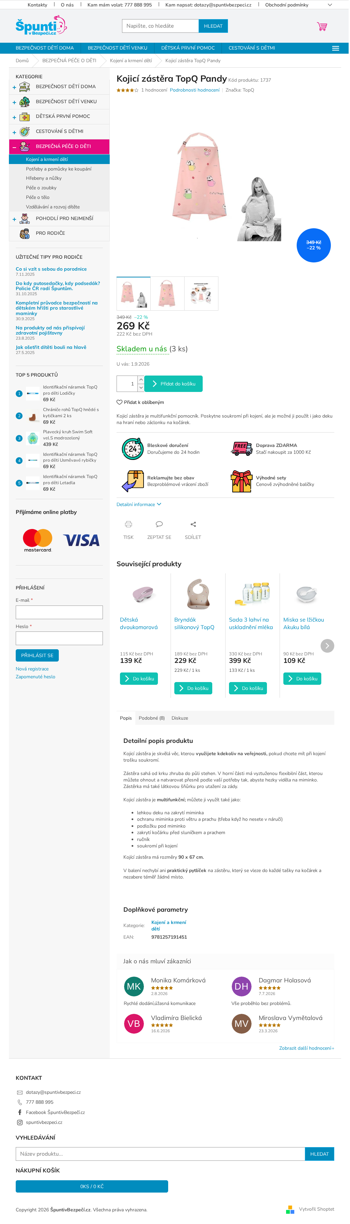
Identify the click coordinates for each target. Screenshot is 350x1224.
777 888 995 (39, 1102)
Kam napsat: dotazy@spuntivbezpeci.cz (208, 5)
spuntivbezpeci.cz (44, 1122)
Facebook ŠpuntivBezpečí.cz (55, 1112)
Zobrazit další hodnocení (305, 1048)
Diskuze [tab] (180, 718)
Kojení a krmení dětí (47, 159)
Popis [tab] (126, 718)
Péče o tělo (38, 197)
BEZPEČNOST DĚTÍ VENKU (66, 101)
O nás (67, 5)
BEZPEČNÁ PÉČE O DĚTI (63, 146)
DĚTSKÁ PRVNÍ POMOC (63, 116)
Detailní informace (136, 504)
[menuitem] (45, 48)
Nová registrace (32, 669)
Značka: (240, 90)
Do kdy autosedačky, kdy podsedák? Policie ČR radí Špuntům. (58, 286)
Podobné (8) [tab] (152, 718)
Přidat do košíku (178, 384)
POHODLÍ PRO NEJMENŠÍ (64, 218)
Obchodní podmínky (286, 5)
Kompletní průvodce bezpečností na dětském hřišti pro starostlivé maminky (57, 308)
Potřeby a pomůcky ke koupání (58, 169)
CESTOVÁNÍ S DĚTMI (59, 131)
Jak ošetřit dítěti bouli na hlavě (51, 347)
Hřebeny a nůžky (44, 178)
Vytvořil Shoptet (316, 1209)
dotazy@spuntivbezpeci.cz (53, 1092)
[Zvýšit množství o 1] (140, 380)
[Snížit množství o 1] (140, 388)
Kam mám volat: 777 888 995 (120, 5)
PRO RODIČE (50, 233)
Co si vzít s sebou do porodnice (51, 269)
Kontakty (37, 5)
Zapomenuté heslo (35, 677)
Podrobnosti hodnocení (194, 90)
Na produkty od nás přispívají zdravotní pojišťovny (50, 330)
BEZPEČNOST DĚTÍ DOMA (66, 86)
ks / (92, 1186)
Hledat (213, 26)
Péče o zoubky (41, 188)
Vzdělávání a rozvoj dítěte (53, 207)
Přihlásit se (37, 655)
